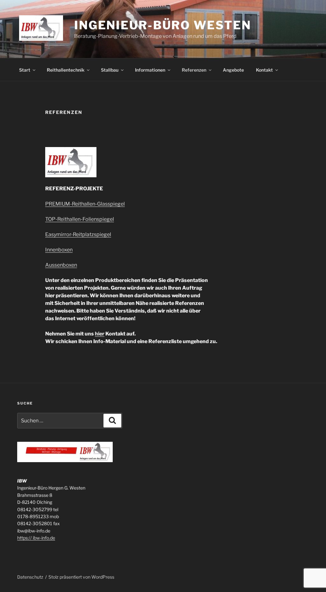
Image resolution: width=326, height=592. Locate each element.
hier (99, 334)
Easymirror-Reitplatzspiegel (78, 234)
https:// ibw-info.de (36, 537)
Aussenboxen (61, 265)
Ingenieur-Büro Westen (162, 25)
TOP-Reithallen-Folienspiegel (79, 219)
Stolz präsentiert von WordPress (81, 577)
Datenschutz (30, 577)
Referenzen (194, 70)
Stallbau (109, 70)
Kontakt (264, 70)
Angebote (233, 70)
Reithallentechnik (65, 70)
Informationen (150, 70)
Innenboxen (59, 250)
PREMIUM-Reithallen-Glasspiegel (85, 204)
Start (24, 70)
